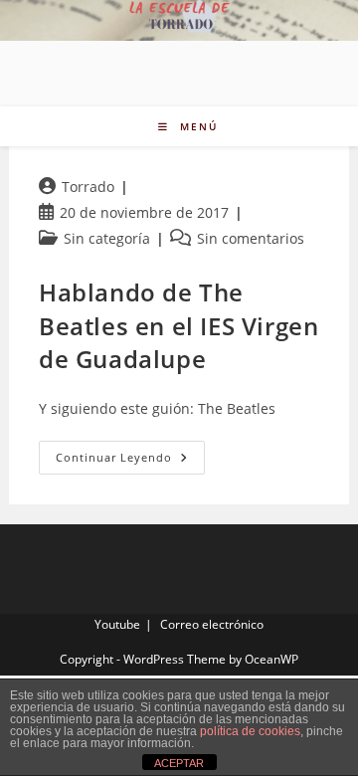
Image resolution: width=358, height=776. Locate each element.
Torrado (88, 186)
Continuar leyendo (130, 461)
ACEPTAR (179, 763)
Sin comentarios (250, 238)
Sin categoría (107, 238)
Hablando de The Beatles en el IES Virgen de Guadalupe (178, 325)
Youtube (117, 624)
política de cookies (250, 731)
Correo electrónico (212, 624)
